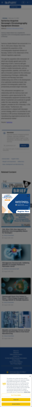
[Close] (30, 376)
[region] (16, 390)
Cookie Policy (27, 392)
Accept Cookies (16, 404)
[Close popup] (28, 196)
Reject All (16, 399)
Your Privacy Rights (16, 395)
